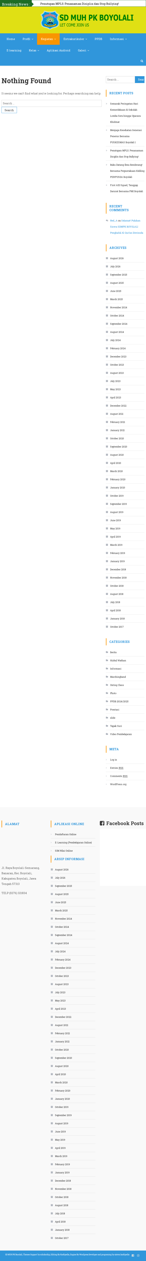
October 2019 (117, 495)
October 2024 (117, 315)
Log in (113, 759)
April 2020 (115, 462)
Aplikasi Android (58, 50)
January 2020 (117, 487)
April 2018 (115, 610)
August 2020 (117, 454)
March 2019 (116, 544)
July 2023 (115, 381)
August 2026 (117, 258)
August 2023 (117, 372)
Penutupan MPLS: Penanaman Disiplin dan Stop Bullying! (126, 153)
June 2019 (115, 520)
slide (112, 717)
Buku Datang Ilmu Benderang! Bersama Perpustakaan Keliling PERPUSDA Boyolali (127, 170)
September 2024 (118, 323)
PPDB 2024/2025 (119, 701)
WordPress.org (118, 784)
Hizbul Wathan (118, 660)
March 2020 (116, 471)
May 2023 (115, 389)
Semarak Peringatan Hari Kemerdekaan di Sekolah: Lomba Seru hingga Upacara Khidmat (125, 112)
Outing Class (117, 684)
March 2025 (116, 299)
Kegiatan (47, 39)
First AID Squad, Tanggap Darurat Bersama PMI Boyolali (126, 188)
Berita (113, 652)
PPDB (98, 39)
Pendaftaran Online (65, 834)
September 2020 (118, 446)
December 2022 (118, 405)
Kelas (32, 50)
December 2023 (118, 356)
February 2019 (117, 553)
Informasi (117, 39)
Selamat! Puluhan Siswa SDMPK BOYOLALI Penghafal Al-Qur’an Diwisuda (126, 226)
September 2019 (118, 503)
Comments (119, 776)
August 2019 (116, 512)
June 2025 (115, 290)
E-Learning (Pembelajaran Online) (73, 842)
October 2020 (117, 438)
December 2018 (118, 569)
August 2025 (117, 282)
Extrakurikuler (73, 39)
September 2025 (118, 274)
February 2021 (117, 422)
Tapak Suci (116, 725)
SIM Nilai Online (64, 850)
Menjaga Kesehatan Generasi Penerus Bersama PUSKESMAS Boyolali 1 (126, 136)
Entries (116, 767)
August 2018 (116, 593)
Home (11, 39)
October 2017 (117, 626)
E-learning (14, 50)
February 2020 (117, 479)
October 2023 (117, 364)
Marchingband (118, 676)
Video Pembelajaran (121, 734)
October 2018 (117, 585)
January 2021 (117, 430)
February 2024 (118, 348)
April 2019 (115, 536)
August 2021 (116, 413)
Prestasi (114, 709)
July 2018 (115, 602)
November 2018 (118, 577)
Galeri (82, 50)
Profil (26, 39)
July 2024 (115, 340)
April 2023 (115, 397)
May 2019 (115, 528)
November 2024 (118, 307)
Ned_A (113, 220)
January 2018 (117, 618)
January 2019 (117, 561)
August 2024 (117, 331)
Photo (113, 693)
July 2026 (115, 266)
